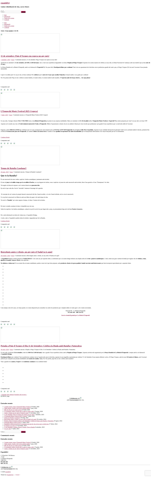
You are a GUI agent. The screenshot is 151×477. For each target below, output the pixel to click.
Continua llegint (5, 137)
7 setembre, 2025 (5, 59)
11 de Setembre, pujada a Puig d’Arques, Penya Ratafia (19, 427)
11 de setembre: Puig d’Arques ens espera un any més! (25, 56)
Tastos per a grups (9, 18)
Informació (7, 16)
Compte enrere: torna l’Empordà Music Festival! (17, 406)
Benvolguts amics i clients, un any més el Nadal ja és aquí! (26, 252)
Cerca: (2, 12)
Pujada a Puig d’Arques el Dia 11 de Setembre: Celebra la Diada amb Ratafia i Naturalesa (41, 346)
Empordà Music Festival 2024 (12, 422)
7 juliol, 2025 (4, 115)
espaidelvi (5, 3)
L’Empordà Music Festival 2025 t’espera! (19, 111)
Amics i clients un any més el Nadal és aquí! (16, 413)
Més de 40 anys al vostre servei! (13, 410)
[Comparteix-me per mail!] (15, 90)
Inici (5, 15)
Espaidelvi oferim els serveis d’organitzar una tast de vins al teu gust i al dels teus (26, 424)
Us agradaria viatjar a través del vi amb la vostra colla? (19, 411)
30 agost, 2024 (5, 349)
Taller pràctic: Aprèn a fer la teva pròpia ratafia (17, 408)
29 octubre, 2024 (5, 255)
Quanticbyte (10, 475)
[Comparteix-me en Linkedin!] (11, 90)
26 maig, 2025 (5, 172)
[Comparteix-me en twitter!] (5, 90)
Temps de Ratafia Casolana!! (13, 168)
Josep (12, 59)
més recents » (20, 394)
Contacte (6, 19)
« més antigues (7, 394)
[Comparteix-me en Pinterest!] (8, 90)
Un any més (7, 428)
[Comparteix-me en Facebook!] (2, 90)
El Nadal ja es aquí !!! (10, 425)
